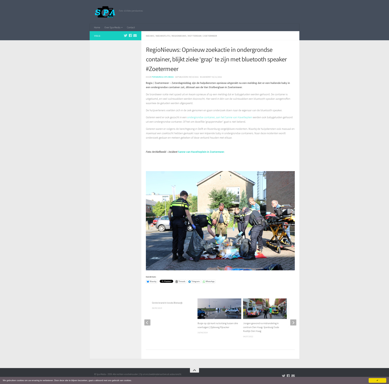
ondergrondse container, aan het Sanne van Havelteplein (219, 117)
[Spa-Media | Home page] (105, 11)
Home (97, 27)
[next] (293, 322)
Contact (131, 27)
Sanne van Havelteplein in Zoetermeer (201, 151)
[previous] (147, 322)
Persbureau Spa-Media (163, 77)
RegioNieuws (179, 35)
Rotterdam (194, 35)
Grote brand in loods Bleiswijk (167, 302)
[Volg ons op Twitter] (125, 35)
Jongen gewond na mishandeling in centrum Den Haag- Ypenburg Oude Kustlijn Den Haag (261, 327)
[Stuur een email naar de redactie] (135, 35)
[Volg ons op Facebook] (130, 35)
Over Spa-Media (112, 27)
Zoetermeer (210, 35)
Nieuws (150, 35)
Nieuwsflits (163, 35)
